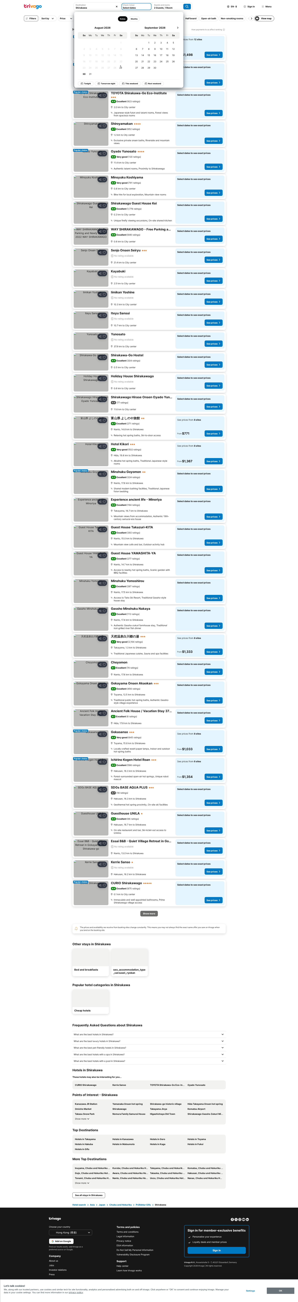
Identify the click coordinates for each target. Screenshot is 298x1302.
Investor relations (57, 1269)
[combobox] (97, 7)
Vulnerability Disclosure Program (133, 1254)
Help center (122, 1266)
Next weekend (154, 83)
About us (53, 1260)
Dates (122, 19)
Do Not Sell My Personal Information (135, 1250)
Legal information (125, 1236)
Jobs (51, 1265)
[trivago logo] (33, 6)
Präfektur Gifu (143, 1204)
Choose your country (59, 1226)
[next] (178, 28)
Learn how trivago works (129, 1270)
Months (134, 19)
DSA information (125, 1245)
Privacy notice (124, 1241)
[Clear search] (117, 6)
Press (52, 1274)
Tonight (87, 83)
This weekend (131, 83)
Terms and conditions (127, 1231)
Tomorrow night (108, 83)
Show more (80, 1118)
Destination (81, 5)
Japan (102, 1204)
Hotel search (79, 1204)
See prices (212, 55)
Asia (92, 1204)
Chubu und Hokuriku (120, 1204)
